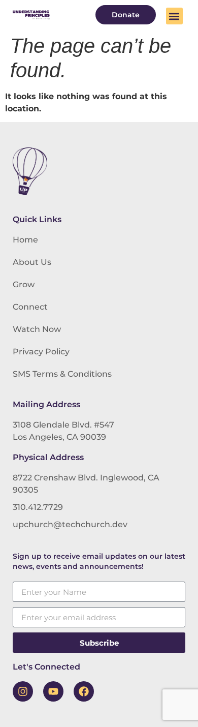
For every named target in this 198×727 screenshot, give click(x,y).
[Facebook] (84, 691)
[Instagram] (23, 691)
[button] (174, 16)
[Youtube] (53, 691)
